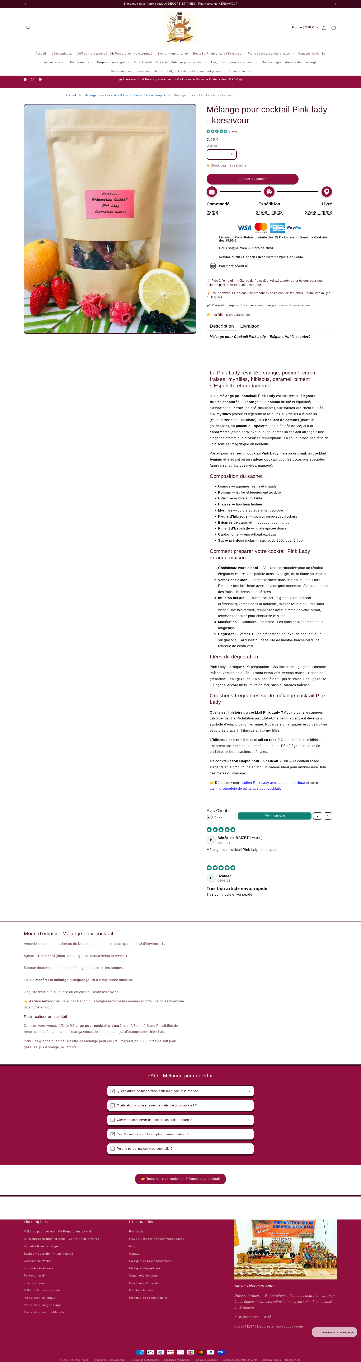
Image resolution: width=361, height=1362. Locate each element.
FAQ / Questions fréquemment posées (156, 1238)
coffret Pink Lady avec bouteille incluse (273, 782)
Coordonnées (293, 1359)
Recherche (137, 1231)
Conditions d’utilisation (177, 1359)
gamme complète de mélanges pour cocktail (245, 788)
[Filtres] (317, 816)
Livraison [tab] (249, 326)
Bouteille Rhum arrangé (41, 1246)
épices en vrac (34, 1282)
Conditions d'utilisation (145, 1282)
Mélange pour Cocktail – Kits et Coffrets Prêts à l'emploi (124, 95)
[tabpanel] (269, 563)
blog (132, 1246)
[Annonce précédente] (25, 4)
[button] (28, 27)
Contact (134, 1253)
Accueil (71, 95)
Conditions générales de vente (239, 1359)
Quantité (212, 145)
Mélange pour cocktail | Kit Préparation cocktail (58, 1231)
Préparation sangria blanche (44, 1312)
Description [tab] (222, 326)
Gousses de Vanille (37, 1261)
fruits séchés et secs (38, 1268)
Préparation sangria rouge (43, 1305)
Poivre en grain (35, 1275)
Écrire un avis (275, 816)
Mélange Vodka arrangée (42, 1290)
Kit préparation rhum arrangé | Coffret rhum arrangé (61, 1238)
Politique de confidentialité (148, 1297)
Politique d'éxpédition (144, 1268)
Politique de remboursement (110, 1359)
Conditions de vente (143, 1275)
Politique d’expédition (206, 1359)
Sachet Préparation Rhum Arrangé (48, 1253)
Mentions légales (141, 1290)
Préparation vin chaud (40, 1297)
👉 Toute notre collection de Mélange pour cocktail (180, 1178)
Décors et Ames (79, 1360)
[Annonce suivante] (335, 4)
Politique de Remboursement (150, 1261)
